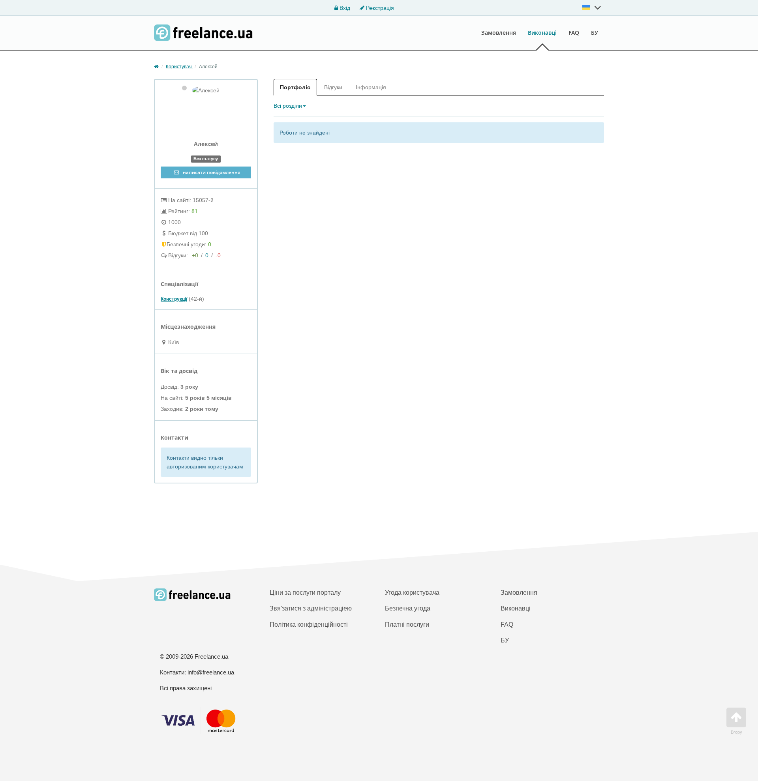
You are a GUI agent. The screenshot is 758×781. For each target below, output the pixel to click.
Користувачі (179, 66)
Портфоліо (295, 87)
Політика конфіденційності (309, 624)
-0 (218, 255)
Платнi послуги (407, 624)
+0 (195, 255)
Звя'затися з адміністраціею (311, 608)
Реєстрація (379, 8)
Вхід (344, 8)
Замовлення (498, 32)
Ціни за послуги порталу (305, 592)
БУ (594, 32)
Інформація (371, 87)
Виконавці (542, 32)
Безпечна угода (407, 608)
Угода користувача (412, 592)
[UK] (591, 7)
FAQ (573, 32)
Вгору (736, 732)
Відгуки (333, 87)
